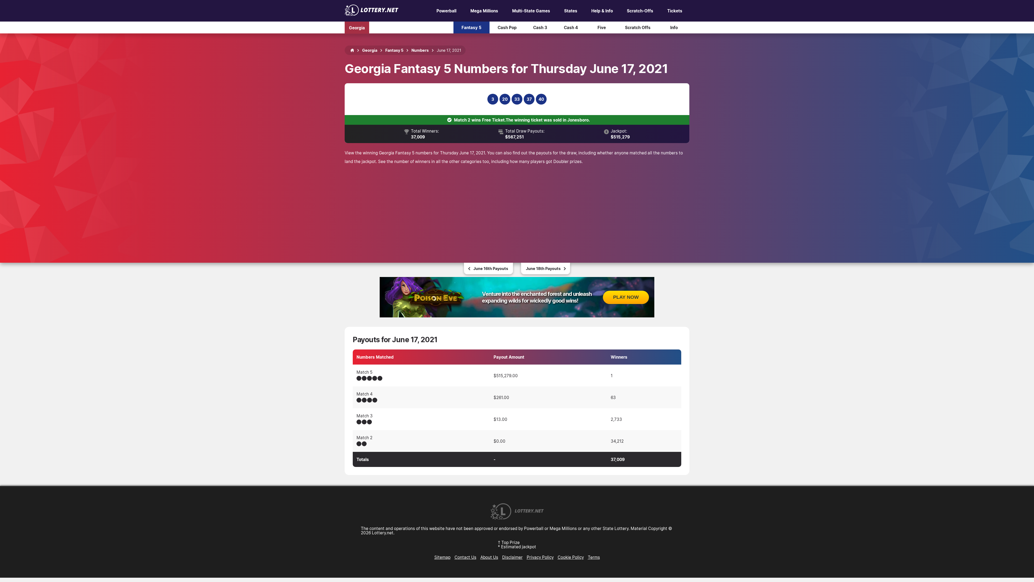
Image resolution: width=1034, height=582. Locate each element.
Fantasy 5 (471, 27)
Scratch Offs (638, 27)
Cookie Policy (571, 557)
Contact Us (465, 557)
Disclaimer (512, 557)
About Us (489, 557)
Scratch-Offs (640, 10)
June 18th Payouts (543, 268)
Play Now (626, 297)
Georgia (357, 27)
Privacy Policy (540, 557)
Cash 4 (571, 27)
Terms (594, 557)
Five (602, 27)
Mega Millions (484, 10)
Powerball (446, 10)
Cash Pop (507, 27)
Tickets (674, 10)
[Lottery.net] (372, 14)
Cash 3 (540, 27)
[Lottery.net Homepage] (352, 50)
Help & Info (602, 10)
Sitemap (442, 557)
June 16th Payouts (490, 268)
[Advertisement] (517, 206)
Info (674, 27)
